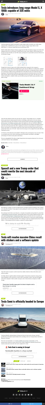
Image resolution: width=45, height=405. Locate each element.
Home (6, 398)
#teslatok (28, 379)
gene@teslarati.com (5, 153)
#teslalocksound (4, 380)
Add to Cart (25, 91)
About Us (11, 398)
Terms (33, 398)
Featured (11, 142)
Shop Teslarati (7, 81)
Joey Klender (8, 244)
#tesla (25, 379)
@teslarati (3, 378)
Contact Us (17, 398)
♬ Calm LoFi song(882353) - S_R (7, 381)
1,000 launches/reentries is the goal (9, 214)
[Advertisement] (22, 110)
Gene (7, 14)
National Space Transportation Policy (15, 215)
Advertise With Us (26, 398)
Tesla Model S (16, 142)
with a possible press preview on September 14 (26, 340)
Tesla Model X (23, 142)
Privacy (38, 398)
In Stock (40, 81)
